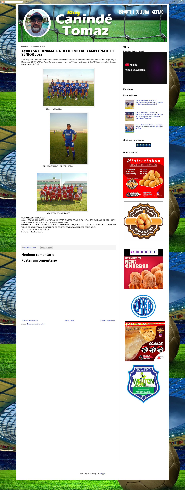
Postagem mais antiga (107, 320)
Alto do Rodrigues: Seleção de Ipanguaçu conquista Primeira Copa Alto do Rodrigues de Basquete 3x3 (149, 102)
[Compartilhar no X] (46, 247)
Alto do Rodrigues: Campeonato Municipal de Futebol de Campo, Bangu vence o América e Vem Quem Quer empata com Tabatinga (149, 115)
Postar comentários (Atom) (36, 324)
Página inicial (69, 320)
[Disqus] (68, 360)
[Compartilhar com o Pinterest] (51, 247)
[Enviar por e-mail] (41, 247)
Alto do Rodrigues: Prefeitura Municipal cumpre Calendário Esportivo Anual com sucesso (149, 126)
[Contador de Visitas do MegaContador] (143, 147)
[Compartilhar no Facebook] (49, 247)
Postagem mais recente (30, 320)
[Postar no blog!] (44, 247)
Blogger (102, 474)
